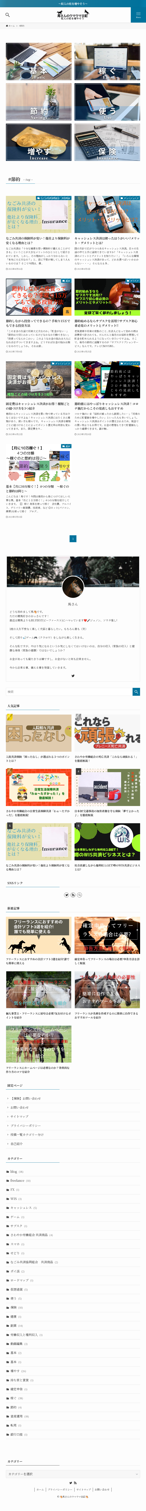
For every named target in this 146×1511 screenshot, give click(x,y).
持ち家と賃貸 (21, 1380)
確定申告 (18, 1389)
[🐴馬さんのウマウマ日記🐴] (73, 15)
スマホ (17, 1244)
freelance (20, 1180)
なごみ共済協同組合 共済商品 (34, 1262)
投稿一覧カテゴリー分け (27, 1134)
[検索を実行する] (136, 692)
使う (16, 1298)
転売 (15, 1425)
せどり (17, 1253)
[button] (7, 15)
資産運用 (19, 1416)
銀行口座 (18, 1434)
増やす (18, 1371)
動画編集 (19, 1343)
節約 (16, 1407)
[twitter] (73, 676)
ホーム (40, 1489)
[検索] (79, 894)
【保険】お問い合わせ (25, 1098)
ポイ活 (17, 1271)
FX (14, 1189)
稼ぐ (16, 1398)
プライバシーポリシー (25, 1125)
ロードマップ (21, 1280)
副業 (16, 1325)
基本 (15, 1352)
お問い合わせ (19, 1107)
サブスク (18, 1226)
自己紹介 (16, 1144)
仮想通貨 (19, 1289)
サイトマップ (19, 1116)
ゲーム (17, 1217)
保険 (16, 1307)
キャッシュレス (23, 1207)
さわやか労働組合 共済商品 (31, 1235)
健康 (15, 1316)
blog (16, 1171)
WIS (16, 1198)
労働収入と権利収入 (26, 1335)
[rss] (73, 894)
